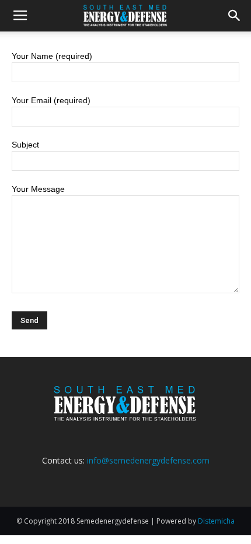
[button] (234, 15)
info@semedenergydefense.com (148, 460)
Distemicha (216, 521)
